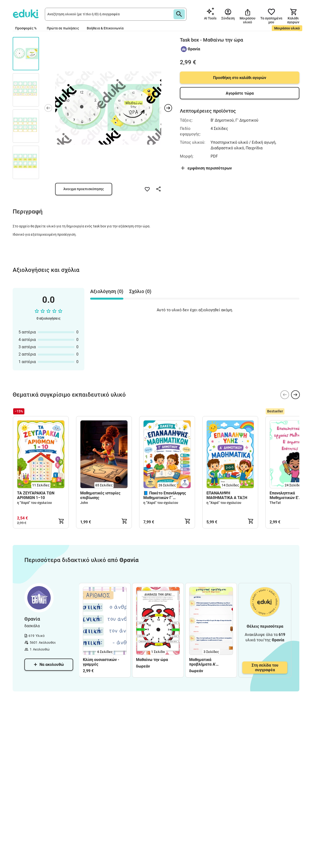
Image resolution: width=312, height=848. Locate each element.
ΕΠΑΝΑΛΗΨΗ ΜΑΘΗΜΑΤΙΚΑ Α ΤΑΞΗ (226, 495)
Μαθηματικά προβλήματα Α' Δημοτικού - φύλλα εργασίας (206, 662)
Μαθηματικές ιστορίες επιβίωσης (100, 495)
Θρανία (194, 49)
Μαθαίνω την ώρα (152, 659)
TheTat (275, 503)
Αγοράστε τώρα (240, 93)
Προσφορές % (26, 28)
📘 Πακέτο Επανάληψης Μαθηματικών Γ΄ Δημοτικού (164, 495)
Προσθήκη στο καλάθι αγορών (239, 77)
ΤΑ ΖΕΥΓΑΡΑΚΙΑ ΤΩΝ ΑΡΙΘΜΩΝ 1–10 (35, 495)
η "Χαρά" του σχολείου (34, 503)
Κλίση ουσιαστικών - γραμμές (101, 662)
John (84, 503)
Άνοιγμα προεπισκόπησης (83, 189)
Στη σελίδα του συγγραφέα (265, 667)
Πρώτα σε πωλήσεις (63, 28)
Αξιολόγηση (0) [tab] (106, 291)
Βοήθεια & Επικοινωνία (105, 28)
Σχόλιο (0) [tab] (140, 291)
